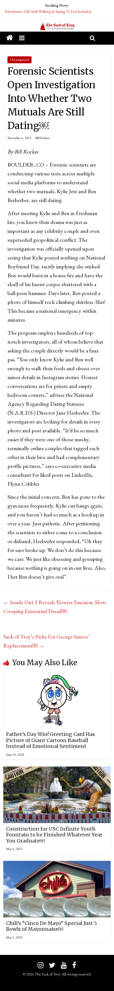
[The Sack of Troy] (57, 26)
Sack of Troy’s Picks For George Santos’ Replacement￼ (46, 641)
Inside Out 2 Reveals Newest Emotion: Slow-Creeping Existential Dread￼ (55, 607)
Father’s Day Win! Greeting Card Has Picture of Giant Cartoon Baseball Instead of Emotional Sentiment (50, 740)
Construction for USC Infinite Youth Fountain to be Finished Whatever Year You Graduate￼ (54, 835)
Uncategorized (19, 59)
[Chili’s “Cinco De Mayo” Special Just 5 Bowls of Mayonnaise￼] (56, 865)
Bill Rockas (42, 138)
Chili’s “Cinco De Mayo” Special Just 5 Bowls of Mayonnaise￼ (51, 926)
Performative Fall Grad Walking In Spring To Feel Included (48, 11)
